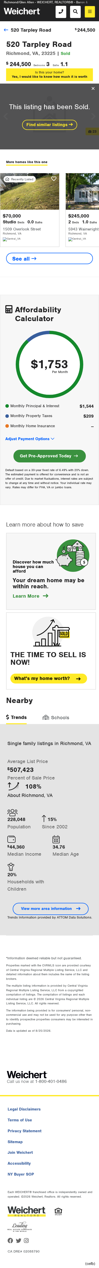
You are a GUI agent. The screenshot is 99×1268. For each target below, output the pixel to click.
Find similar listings (47, 124)
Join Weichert (20, 1152)
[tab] (16, 719)
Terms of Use (20, 1120)
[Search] (75, 12)
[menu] (90, 12)
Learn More (30, 596)
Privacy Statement (24, 1131)
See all (21, 258)
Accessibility (19, 1163)
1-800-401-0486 (51, 1081)
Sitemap (15, 1141)
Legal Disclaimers (24, 1109)
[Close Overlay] (93, 88)
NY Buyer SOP (21, 1174)
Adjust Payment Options (27, 438)
